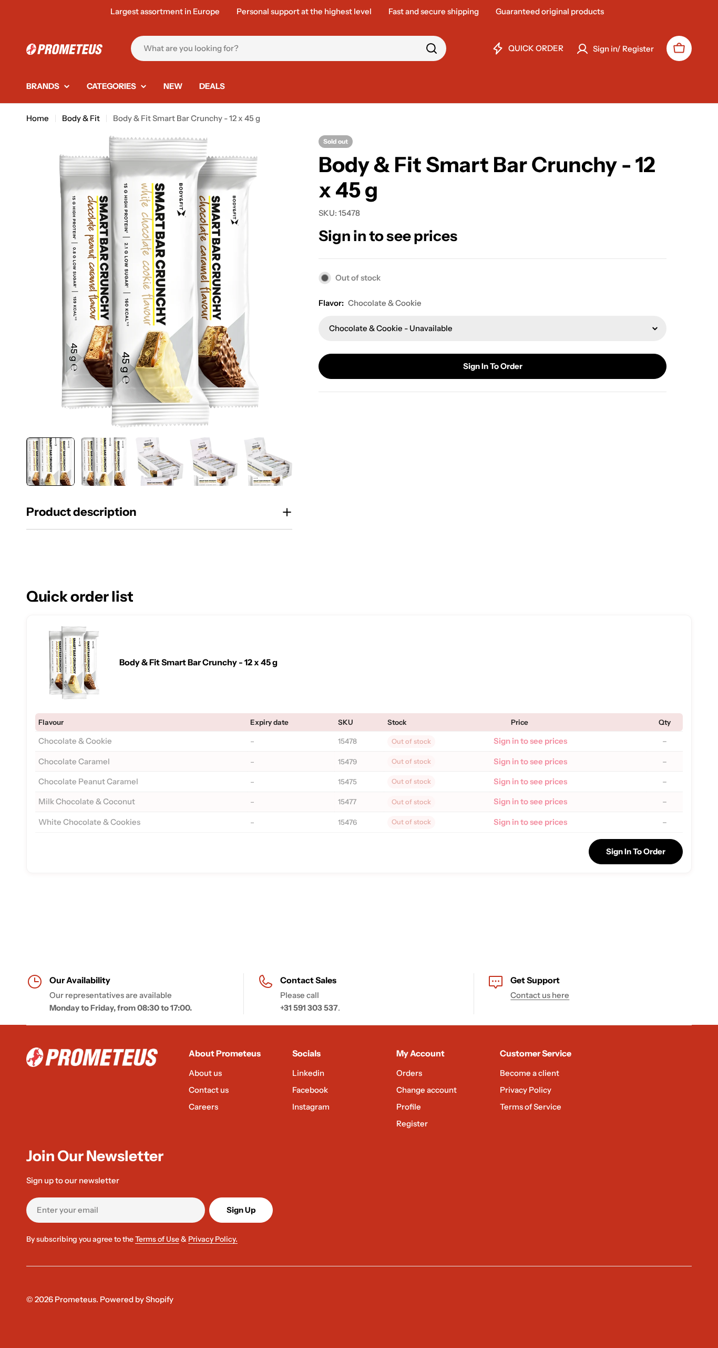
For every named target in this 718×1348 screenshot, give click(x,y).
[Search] (431, 48)
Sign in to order (492, 366)
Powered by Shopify (136, 1299)
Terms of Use (157, 1239)
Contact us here (539, 995)
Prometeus (75, 1299)
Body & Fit (81, 118)
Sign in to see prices (388, 236)
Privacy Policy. (213, 1239)
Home (37, 118)
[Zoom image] (74, 663)
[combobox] (288, 48)
